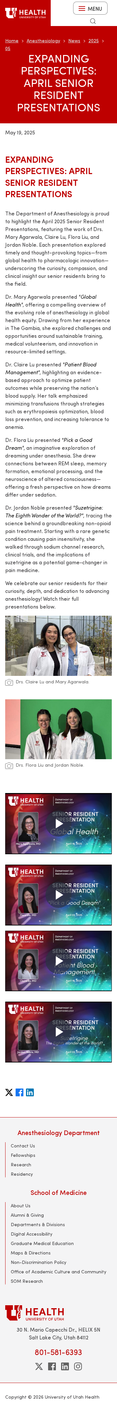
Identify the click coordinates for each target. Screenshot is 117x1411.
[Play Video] (59, 824)
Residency (22, 1174)
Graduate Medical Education (42, 1243)
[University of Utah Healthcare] (58, 1313)
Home (12, 40)
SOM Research (27, 1281)
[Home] (25, 13)
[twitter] (39, 1366)
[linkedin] (65, 1366)
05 (7, 48)
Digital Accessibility (31, 1234)
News (74, 40)
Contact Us (23, 1146)
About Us (21, 1205)
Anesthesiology (43, 40)
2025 (93, 40)
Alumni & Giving (27, 1215)
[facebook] (52, 1366)
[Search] (93, 21)
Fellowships (23, 1155)
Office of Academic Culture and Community (58, 1271)
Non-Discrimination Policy (38, 1262)
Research (21, 1164)
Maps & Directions (31, 1253)
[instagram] (78, 1366)
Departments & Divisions (38, 1224)
